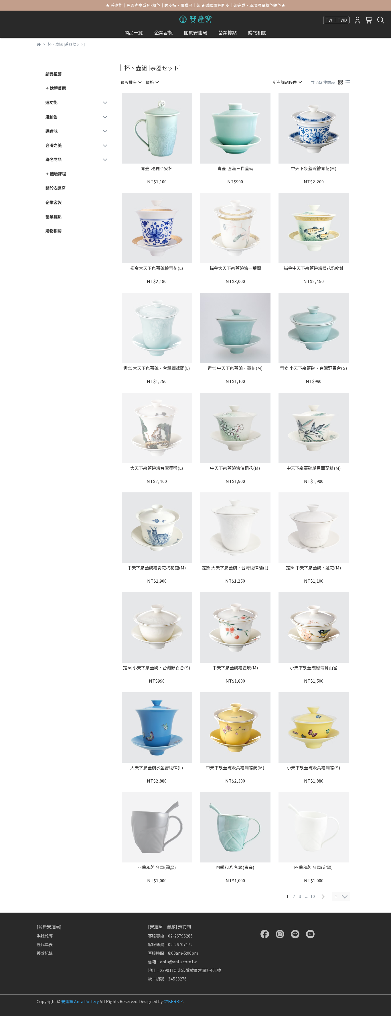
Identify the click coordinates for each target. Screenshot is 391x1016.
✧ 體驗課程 (56, 173)
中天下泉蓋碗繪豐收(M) (235, 668)
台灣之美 (54, 145)
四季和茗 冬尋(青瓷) (235, 867)
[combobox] (131, 82)
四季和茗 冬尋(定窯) (313, 867)
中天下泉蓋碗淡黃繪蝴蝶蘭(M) (235, 768)
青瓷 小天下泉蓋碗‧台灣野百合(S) (313, 368)
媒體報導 (45, 936)
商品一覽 (134, 32)
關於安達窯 (195, 32)
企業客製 (163, 32)
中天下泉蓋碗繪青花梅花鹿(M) (156, 568)
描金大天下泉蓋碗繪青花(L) (156, 268)
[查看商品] (148, 128)
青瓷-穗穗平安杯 (157, 168)
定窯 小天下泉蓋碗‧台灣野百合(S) (156, 668)
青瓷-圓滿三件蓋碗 (235, 168)
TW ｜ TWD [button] (336, 20)
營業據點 (227, 32)
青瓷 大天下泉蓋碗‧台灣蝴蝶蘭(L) (156, 368)
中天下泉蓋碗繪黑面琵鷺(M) (314, 468)
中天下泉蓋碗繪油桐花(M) (235, 468)
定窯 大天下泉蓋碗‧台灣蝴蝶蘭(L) (235, 568)
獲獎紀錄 (45, 953)
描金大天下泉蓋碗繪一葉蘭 (235, 268)
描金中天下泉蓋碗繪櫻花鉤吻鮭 (314, 268)
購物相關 (257, 32)
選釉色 (52, 116)
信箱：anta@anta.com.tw (172, 961)
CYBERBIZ (173, 1001)
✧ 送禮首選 (56, 88)
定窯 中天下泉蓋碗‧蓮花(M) (313, 568)
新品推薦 (54, 74)
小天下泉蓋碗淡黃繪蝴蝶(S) (313, 768)
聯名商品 (54, 159)
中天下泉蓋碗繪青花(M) (314, 168)
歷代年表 (45, 944)
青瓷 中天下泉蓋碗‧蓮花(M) (235, 368)
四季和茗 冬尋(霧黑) (156, 867)
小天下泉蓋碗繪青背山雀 (313, 668)
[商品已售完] (243, 228)
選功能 (52, 102)
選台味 (52, 131)
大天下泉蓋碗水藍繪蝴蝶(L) (156, 768)
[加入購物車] (165, 128)
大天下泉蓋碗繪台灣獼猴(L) (156, 468)
